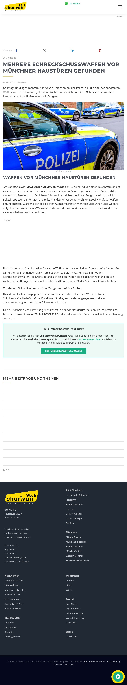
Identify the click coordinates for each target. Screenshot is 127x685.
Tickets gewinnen (12, 636)
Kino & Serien (72, 603)
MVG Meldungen (12, 599)
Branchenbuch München (77, 560)
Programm (71, 499)
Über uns (70, 509)
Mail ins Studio (11, 545)
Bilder (68, 585)
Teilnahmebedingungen (15, 557)
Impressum (10, 549)
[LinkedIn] (72, 50)
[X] (44, 50)
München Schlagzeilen (76, 541)
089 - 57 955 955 (19, 533)
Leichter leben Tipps (75, 613)
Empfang (70, 523)
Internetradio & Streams (77, 495)
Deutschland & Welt (14, 603)
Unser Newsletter (74, 513)
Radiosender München (94, 661)
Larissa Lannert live (89, 339)
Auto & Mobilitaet (13, 608)
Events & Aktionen (74, 504)
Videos (69, 589)
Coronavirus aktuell (14, 580)
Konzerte (9, 632)
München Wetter (74, 551)
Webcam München (74, 555)
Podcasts (70, 580)
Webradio (68, 664)
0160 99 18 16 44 (22, 537)
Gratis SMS (71, 622)
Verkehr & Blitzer (12, 594)
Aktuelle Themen (73, 537)
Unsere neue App (74, 518)
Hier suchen (71, 636)
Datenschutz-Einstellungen (17, 561)
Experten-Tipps (73, 608)
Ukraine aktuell (11, 585)
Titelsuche (9, 622)
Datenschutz (10, 553)
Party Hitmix (10, 627)
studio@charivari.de (20, 529)
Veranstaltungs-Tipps (75, 617)
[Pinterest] (100, 50)
